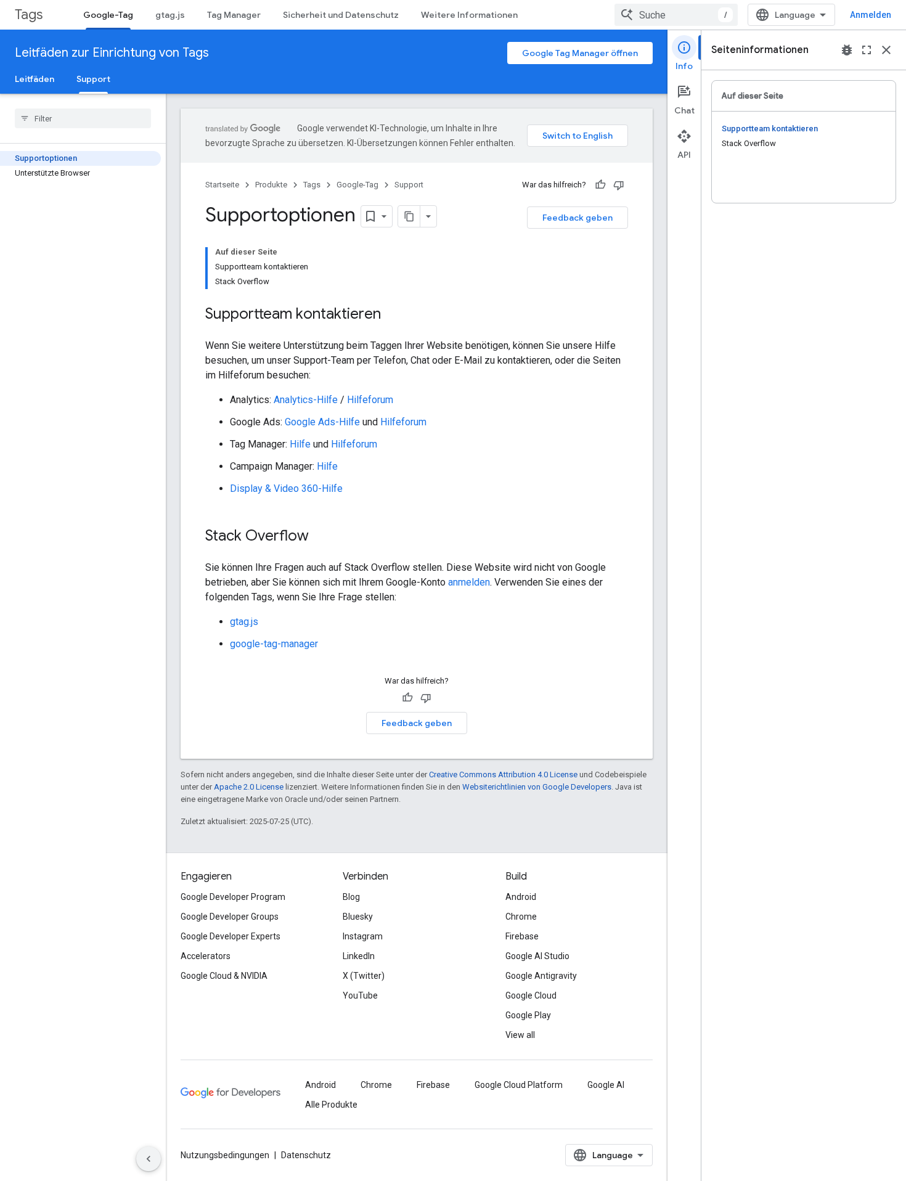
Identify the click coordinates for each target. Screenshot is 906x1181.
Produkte (271, 184)
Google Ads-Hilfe (322, 422)
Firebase (522, 936)
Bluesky (358, 917)
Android (520, 897)
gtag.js (170, 14)
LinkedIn (359, 956)
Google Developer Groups (230, 917)
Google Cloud (531, 995)
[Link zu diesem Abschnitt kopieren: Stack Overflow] (321, 536)
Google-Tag (108, 14)
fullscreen (866, 50)
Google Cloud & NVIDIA (224, 976)
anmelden (469, 582)
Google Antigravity (541, 976)
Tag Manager (234, 14)
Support (93, 78)
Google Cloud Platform (519, 1085)
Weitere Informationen (469, 14)
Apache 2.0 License (249, 786)
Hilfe (300, 444)
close (886, 50)
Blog (351, 897)
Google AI (605, 1085)
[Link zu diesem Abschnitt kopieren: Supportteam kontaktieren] (393, 315)
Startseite (222, 184)
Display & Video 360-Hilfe (286, 488)
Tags (29, 14)
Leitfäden (34, 78)
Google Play (528, 1015)
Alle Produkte (331, 1104)
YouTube (360, 995)
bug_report (846, 50)
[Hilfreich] (600, 185)
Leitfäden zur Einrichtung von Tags (112, 52)
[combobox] (676, 15)
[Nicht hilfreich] (619, 185)
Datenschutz (306, 1155)
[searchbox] (83, 118)
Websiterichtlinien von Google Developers (536, 786)
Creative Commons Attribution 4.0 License (503, 774)
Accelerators (206, 956)
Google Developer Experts (230, 936)
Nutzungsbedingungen (225, 1155)
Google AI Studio (537, 956)
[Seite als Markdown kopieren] (409, 216)
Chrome (521, 917)
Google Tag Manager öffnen (580, 53)
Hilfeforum (370, 400)
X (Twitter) (364, 976)
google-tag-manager (274, 644)
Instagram (363, 936)
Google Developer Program (233, 897)
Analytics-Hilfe (306, 400)
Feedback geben (577, 217)
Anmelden (870, 15)
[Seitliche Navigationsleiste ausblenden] (148, 1158)
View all (520, 1035)
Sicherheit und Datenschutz (341, 14)
